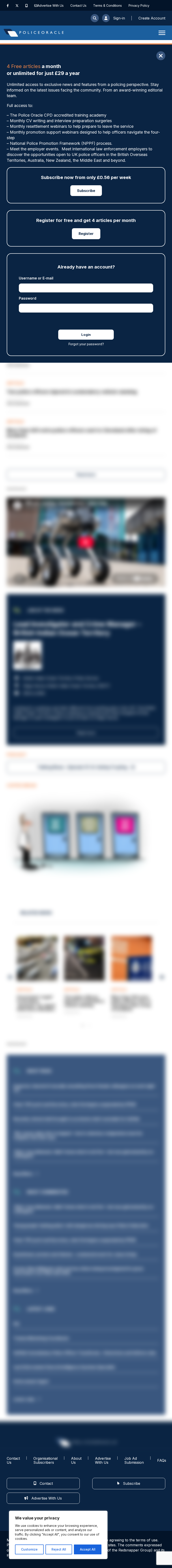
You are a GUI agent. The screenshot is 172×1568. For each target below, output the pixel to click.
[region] (58, 1535)
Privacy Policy (139, 5)
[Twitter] (17, 5)
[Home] (33, 33)
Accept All (87, 1549)
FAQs (161, 1460)
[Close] (160, 55)
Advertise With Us (50, 5)
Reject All (59, 1549)
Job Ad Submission (134, 1460)
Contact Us (78, 5)
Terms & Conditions (107, 5)
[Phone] (26, 5)
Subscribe (86, 190)
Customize (29, 1549)
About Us (76, 1460)
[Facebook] (8, 5)
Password (27, 298)
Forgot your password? (86, 344)
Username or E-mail (36, 278)
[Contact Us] (35, 5)
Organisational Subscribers (45, 1460)
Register (86, 233)
